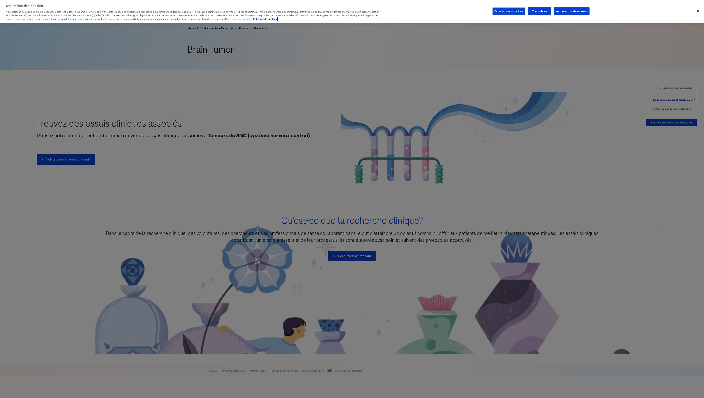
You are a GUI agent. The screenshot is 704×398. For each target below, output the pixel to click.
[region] (352, 11)
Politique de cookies (265, 19)
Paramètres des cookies (508, 11)
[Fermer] (698, 11)
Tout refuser (539, 11)
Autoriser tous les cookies (571, 11)
